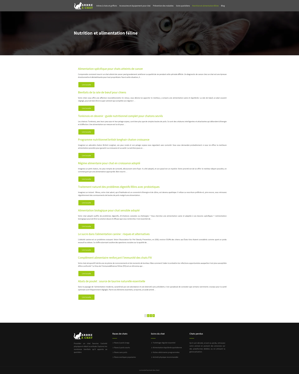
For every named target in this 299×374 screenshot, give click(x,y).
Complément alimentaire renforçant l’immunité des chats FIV (115, 257)
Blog (223, 5)
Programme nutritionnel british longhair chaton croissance (113, 139)
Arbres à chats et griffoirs (106, 5)
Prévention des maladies (163, 5)
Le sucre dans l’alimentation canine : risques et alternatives (114, 234)
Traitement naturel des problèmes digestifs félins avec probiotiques (119, 187)
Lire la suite (86, 84)
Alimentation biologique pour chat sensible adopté (109, 210)
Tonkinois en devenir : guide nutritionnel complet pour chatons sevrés (120, 116)
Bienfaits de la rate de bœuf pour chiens (102, 92)
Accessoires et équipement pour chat (135, 5)
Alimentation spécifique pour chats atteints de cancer (110, 69)
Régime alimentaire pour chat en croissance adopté (109, 163)
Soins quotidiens (183, 5)
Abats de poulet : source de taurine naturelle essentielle (111, 281)
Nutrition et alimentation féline (205, 5)
